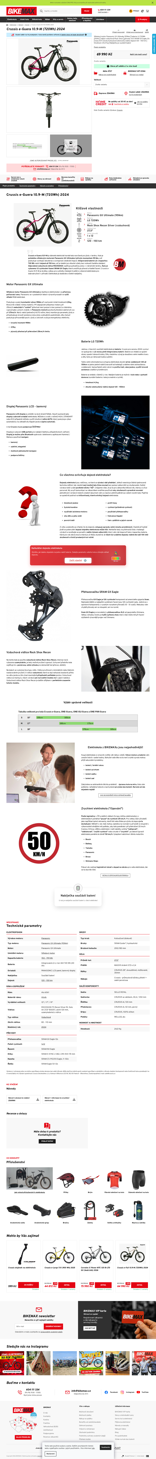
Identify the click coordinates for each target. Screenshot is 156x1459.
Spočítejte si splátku (121, 104)
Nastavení (51, 1454)
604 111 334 (105, 10)
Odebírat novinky (53, 1326)
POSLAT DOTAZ (47, 1141)
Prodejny (143, 19)
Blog (116, 1432)
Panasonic (45, 938)
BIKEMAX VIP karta (122, 1412)
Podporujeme (48, 1433)
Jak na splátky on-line (142, 103)
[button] (23, 1286)
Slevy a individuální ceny (124, 1415)
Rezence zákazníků (50, 1437)
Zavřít (106, 30)
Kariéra (46, 1420)
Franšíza (46, 1423)
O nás (45, 1413)
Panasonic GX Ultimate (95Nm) (54, 943)
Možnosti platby (85, 1415)
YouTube (145, 1392)
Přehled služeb (85, 1439)
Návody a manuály (122, 1426)
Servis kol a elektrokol (123, 1419)
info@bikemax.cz (43, 169)
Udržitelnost (48, 1430)
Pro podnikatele (121, 1436)
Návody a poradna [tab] (47, 186)
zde (93, 1448)
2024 (43, 1027)
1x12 (43, 1044)
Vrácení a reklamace (87, 1429)
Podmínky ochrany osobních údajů (92, 1436)
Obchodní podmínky (87, 1432)
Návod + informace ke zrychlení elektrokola (57, 1099)
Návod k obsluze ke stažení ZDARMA (18, 1099)
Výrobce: (116, 110)
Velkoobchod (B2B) (50, 1427)
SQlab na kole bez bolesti (124, 1439)
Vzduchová (46, 1017)
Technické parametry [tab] (27, 186)
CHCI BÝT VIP (90, 1328)
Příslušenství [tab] (63, 186)
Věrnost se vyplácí (137, 75)
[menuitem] (13, 19)
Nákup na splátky (85, 1419)
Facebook (114, 1392)
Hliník (44, 997)
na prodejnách (135, 95)
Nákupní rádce (120, 1429)
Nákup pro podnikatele (107, 75)
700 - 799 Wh (47, 958)
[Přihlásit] (133, 11)
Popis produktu (100, 47)
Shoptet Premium (130, 1456)
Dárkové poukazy (85, 1426)
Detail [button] (66, 1285)
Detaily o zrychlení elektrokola (115, 875)
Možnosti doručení (86, 1412)
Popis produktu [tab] (9, 186)
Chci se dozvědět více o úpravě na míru (115, 795)
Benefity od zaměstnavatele (90, 1422)
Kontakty (46, 1416)
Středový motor (48, 953)
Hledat (86, 11)
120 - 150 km (47, 980)
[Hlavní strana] (7, 25)
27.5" (116, 960)
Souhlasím (105, 1447)
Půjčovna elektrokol (122, 1422)
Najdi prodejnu (23, 1437)
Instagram (130, 1392)
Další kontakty (103, 12)
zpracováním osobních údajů (51, 1332)
